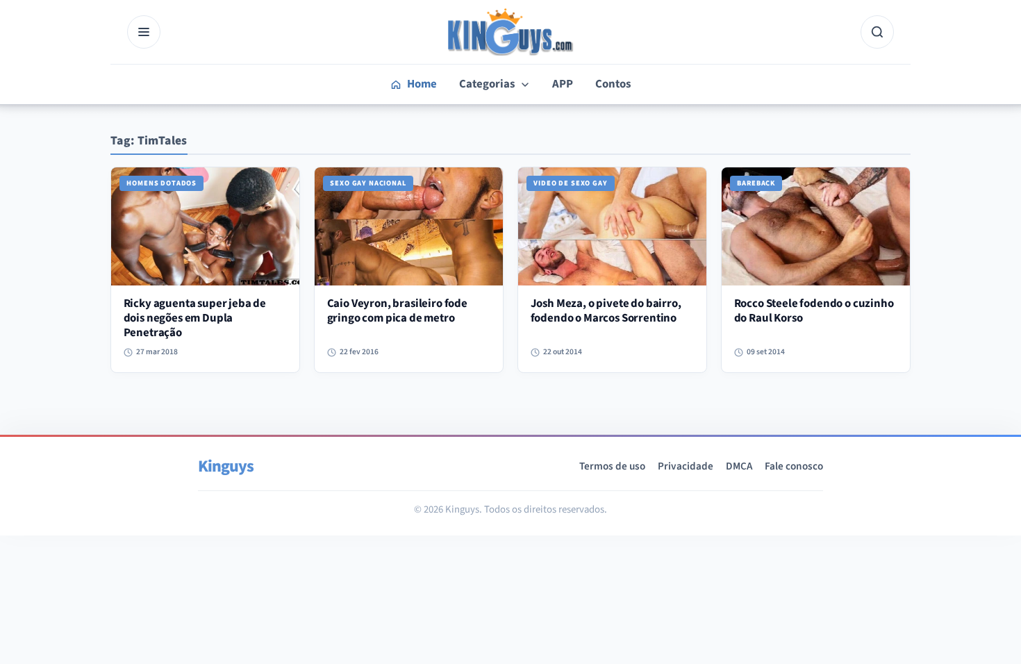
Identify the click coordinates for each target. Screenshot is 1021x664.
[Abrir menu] (143, 32)
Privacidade (685, 466)
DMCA (739, 466)
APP (562, 84)
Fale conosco (794, 466)
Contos (613, 84)
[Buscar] (877, 32)
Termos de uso (612, 466)
